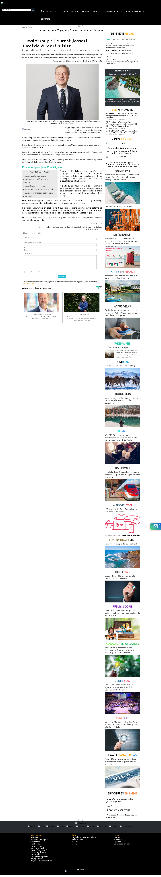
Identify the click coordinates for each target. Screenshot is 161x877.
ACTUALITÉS (53, 11)
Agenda (117, 842)
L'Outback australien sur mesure (120, 57)
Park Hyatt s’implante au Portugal (121, 544)
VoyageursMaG (37, 859)
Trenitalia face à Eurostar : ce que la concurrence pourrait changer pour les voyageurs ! (122, 474)
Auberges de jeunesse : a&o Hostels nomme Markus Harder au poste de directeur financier (82, 319)
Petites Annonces (135, 11)
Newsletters (89, 11)
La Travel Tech (37, 848)
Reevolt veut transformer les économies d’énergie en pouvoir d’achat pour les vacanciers (119, 650)
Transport (122, 468)
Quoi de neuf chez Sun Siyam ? (119, 54)
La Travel (122, 505)
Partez (122, 272)
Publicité (118, 840)
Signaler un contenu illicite (84, 838)
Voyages (122, 644)
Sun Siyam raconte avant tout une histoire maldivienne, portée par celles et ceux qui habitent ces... (122, 102)
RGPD (75, 842)
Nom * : (26, 237)
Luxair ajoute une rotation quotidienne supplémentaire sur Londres (37, 179)
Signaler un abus (29, 283)
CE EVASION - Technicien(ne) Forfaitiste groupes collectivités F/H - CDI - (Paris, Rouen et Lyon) (122, 124)
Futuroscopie (122, 607)
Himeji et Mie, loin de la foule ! (119, 51)
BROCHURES (122, 793)
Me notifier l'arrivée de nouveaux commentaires (41, 272)
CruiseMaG (35, 842)
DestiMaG (35, 844)
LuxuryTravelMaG (38, 850)
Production (122, 394)
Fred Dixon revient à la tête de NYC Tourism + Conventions (41, 318)
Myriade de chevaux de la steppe (121, 366)
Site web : (27, 248)
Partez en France (38, 852)
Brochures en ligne (39, 840)
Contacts (45, 19)
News (108, 39)
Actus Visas (122, 306)
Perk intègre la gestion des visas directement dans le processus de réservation (120, 761)
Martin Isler (97, 227)
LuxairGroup (85, 227)
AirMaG (34, 838)
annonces (122, 110)
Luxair (76, 227)
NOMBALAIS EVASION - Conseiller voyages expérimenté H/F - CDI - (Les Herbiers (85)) (122, 116)
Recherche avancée (9, 13)
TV (101, 11)
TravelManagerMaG (40, 857)
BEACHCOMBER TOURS (119, 810)
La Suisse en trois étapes (117, 348)
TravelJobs (35, 855)
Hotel (122, 572)
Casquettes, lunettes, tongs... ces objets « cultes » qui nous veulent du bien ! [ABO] (122, 613)
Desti (122, 362)
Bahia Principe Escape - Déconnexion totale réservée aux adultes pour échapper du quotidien (121, 46)
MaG (122, 540)
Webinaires (122, 344)
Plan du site (77, 840)
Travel (122, 718)
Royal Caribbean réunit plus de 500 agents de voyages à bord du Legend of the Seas (121, 687)
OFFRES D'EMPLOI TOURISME (115, 119)
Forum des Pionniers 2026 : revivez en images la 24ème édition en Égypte (122, 151)
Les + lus (116, 39)
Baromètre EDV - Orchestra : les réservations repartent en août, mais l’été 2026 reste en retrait (122, 241)
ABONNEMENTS (114, 11)
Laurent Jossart (66, 227)
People (30, 27)
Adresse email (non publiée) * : (33, 242)
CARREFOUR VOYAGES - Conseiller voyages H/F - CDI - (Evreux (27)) (121, 132)
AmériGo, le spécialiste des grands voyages (119, 800)
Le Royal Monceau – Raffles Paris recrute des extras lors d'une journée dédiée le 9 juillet (122, 724)
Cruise (122, 681)
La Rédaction (68, 61)
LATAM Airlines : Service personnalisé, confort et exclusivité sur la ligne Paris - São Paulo (122, 62)
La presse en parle (122, 844)
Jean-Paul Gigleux (51, 227)
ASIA (109, 806)
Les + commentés (128, 39)
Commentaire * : (29, 253)
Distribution (122, 235)
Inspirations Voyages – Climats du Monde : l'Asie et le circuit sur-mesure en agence (71, 30)
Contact (117, 838)
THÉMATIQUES (70, 11)
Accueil (23, 27)
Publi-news (122, 171)
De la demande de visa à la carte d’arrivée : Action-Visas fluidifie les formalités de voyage (121, 313)
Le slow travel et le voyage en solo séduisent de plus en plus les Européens (121, 400)
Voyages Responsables (41, 861)
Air (122, 431)
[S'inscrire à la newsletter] (155, 526)
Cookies (75, 844)
